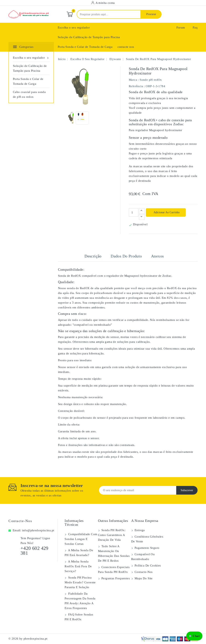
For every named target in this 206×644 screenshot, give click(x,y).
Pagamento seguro (147, 547)
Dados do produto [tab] (126, 256)
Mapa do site (143, 578)
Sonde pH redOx (151, 79)
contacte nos (125, 46)
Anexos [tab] (157, 256)
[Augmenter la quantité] (142, 211)
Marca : (134, 79)
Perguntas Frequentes (115, 578)
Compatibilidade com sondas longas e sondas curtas (81, 539)
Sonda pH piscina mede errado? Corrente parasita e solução (80, 582)
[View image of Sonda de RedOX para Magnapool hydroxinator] (72, 118)
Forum (180, 27)
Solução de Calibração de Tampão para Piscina (89, 37)
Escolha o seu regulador (74, 27)
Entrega (139, 530)
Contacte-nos (20, 521)
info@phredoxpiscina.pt (38, 530)
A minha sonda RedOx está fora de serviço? (78, 566)
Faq (195, 27)
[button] (194, 636)
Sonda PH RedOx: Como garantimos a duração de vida (112, 535)
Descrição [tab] (93, 256)
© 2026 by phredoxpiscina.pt (27, 638)
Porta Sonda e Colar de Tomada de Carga (85, 46)
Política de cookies (147, 565)
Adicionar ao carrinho (166, 212)
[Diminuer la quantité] (142, 217)
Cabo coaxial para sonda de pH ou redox (29, 94)
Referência (136, 86)
